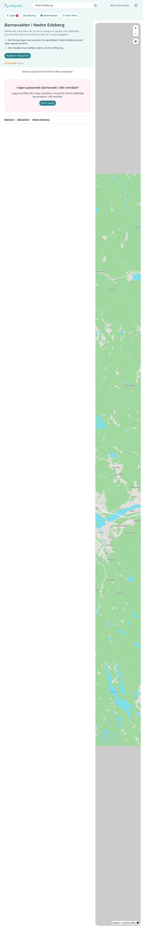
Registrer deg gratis (17, 55)
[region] (118, 474)
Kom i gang (47, 103)
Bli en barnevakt (119, 5)
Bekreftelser (50, 15)
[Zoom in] (136, 28)
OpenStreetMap (129, 922)
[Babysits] (13, 5)
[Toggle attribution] (137, 922)
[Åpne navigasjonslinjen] (136, 5)
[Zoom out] (136, 33)
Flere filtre (71, 15)
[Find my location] (136, 41)
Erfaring (31, 15)
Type (13, 15)
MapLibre (116, 922)
